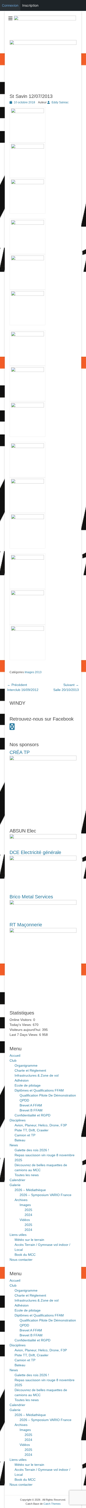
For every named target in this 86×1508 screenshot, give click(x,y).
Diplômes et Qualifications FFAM (39, 1090)
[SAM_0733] (27, 183)
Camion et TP (25, 1135)
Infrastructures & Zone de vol (37, 1075)
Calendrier (17, 1180)
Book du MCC (25, 1255)
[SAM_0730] (27, 112)
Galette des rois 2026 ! (32, 1150)
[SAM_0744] (27, 594)
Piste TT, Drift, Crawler (31, 1130)
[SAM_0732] (27, 147)
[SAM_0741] (27, 482)
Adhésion (22, 1080)
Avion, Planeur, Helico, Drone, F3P (41, 1125)
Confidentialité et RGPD (32, 1115)
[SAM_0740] (27, 447)
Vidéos (25, 1220)
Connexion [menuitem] (10, 5)
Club (13, 1060)
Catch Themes (52, 1503)
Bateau (20, 1140)
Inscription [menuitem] (30, 5)
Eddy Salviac (60, 102)
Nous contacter (21, 1259)
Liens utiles (18, 1235)
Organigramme (26, 1065)
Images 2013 (33, 672)
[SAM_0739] (27, 406)
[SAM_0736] (27, 295)
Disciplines (18, 1120)
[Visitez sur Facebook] (12, 728)
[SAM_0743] (27, 558)
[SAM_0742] (27, 518)
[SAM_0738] (27, 371)
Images (25, 1205)
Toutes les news (27, 1175)
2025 (28, 1210)
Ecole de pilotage (28, 1085)
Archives (21, 1200)
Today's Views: (21, 1025)
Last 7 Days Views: (24, 1035)
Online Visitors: (21, 1020)
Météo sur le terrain (29, 1240)
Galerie (15, 1185)
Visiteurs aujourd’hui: (26, 1030)
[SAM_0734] (27, 223)
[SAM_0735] (27, 259)
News (14, 1145)
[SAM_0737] (27, 335)
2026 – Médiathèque (30, 1190)
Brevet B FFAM (31, 1110)
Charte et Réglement (30, 1070)
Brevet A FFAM (31, 1105)
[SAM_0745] (27, 629)
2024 (28, 1215)
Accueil (15, 1055)
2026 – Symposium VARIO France (45, 1195)
